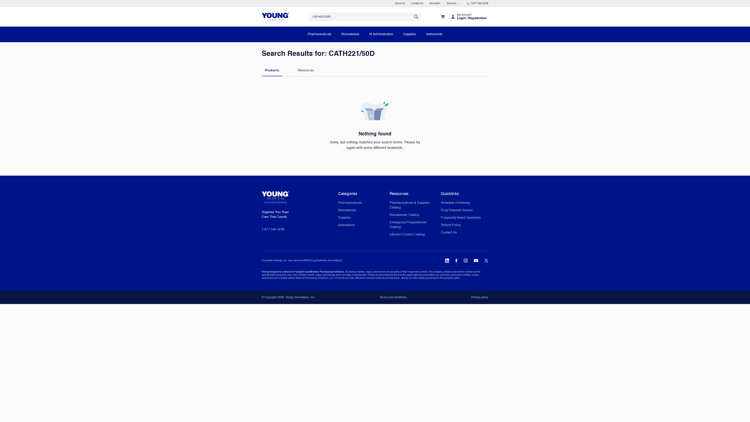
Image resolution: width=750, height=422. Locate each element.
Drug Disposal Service (457, 210)
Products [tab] (272, 70)
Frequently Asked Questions (461, 217)
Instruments (434, 34)
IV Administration (381, 34)
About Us (400, 3)
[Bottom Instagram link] (466, 261)
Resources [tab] (306, 70)
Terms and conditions (393, 297)
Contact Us (417, 3)
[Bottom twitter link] (486, 261)
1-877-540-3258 (479, 3)
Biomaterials (350, 34)
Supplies (409, 34)
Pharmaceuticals (319, 34)
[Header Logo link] (275, 17)
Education (434, 3)
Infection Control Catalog (407, 234)
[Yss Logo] (298, 198)
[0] (442, 16)
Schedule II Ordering (455, 203)
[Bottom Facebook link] (456, 261)
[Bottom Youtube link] (476, 260)
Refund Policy (451, 225)
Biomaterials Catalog (404, 215)
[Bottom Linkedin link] (447, 261)
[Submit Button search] (417, 17)
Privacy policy (479, 297)
